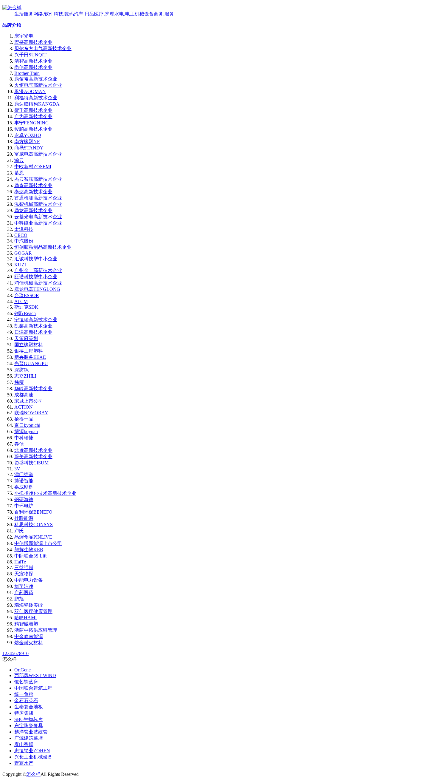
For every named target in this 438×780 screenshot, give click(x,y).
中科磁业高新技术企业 (38, 222)
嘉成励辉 (23, 486)
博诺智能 (23, 480)
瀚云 (19, 160)
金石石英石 (26, 700)
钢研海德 (23, 499)
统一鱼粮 (23, 694)
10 (26, 653)
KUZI (20, 264)
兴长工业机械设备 (33, 756)
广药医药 (23, 592)
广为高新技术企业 (33, 116)
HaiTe (20, 561)
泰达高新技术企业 (33, 191)
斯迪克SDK (26, 307)
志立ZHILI (25, 376)
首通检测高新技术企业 (38, 197)
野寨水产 (23, 763)
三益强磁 (23, 567)
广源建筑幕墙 (28, 738)
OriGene (22, 669)
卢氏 (19, 530)
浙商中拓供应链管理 (35, 630)
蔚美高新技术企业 (33, 456)
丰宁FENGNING (31, 122)
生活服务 (23, 13)
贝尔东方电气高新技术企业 (43, 48)
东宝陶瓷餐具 (28, 725)
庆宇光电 (23, 35)
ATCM (21, 301)
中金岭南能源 (28, 636)
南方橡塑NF (27, 141)
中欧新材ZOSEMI (32, 166)
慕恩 (19, 172)
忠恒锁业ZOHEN (32, 750)
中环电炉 (23, 505)
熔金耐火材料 (28, 642)
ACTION (23, 407)
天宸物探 (23, 573)
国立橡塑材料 (28, 344)
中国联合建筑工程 (33, 688)
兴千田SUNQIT (30, 54)
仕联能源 (23, 518)
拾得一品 (23, 418)
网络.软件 (43, 13)
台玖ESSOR (26, 295)
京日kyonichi (27, 425)
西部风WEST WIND (35, 675)
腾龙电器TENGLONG (37, 289)
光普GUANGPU (31, 363)
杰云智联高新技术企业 (38, 179)
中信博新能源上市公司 (38, 543)
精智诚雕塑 (26, 623)
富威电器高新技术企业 (38, 154)
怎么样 (33, 774)
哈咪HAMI (25, 617)
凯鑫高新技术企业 (33, 325)
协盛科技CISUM (31, 462)
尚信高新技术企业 (33, 67)
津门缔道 (23, 474)
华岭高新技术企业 (33, 388)
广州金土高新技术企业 (38, 270)
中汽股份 (23, 240)
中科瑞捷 (23, 437)
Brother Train (27, 73)
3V (17, 468)
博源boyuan (26, 431)
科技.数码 (64, 13)
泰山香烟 (23, 744)
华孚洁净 (23, 586)
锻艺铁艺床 (26, 681)
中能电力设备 (28, 580)
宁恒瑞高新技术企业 (35, 319)
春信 (19, 444)
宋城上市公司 (28, 401)
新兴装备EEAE (30, 357)
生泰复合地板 (28, 706)
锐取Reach (25, 313)
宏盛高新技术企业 (33, 42)
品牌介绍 (11, 24)
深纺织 (21, 369)
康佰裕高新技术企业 (35, 78)
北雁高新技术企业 (33, 450)
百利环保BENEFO (33, 512)
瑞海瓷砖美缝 (28, 605)
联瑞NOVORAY (31, 412)
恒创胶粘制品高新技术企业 (43, 247)
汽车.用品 (84, 13)
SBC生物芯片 (28, 719)
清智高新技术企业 (33, 61)
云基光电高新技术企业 (38, 216)
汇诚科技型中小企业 (35, 258)
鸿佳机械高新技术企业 (38, 282)
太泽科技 (23, 229)
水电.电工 (124, 13)
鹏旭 (19, 598)
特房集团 (23, 713)
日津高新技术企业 (33, 332)
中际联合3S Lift (30, 555)
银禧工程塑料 (28, 350)
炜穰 (19, 382)
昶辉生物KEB (28, 549)
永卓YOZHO (27, 135)
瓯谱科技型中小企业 (35, 276)
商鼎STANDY (29, 147)
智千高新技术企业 (33, 110)
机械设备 (144, 13)
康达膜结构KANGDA (37, 103)
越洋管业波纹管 (31, 731)
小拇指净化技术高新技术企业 (45, 493)
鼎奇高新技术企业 (33, 185)
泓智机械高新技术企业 (38, 204)
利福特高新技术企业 (35, 97)
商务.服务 (164, 13)
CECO (20, 235)
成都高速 (23, 394)
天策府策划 (26, 338)
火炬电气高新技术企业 (38, 85)
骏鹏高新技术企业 (33, 129)
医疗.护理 (104, 13)
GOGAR (23, 253)
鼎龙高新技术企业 (33, 210)
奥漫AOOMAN (30, 91)
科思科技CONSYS (33, 524)
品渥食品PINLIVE (33, 537)
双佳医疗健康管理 (33, 611)
